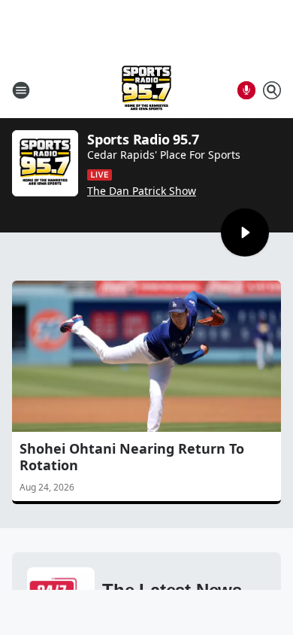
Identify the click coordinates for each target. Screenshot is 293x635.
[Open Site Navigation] (21, 90)
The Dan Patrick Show (141, 191)
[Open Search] (272, 90)
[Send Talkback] (246, 90)
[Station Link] (146, 89)
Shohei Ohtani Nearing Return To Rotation (132, 456)
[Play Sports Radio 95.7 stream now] (45, 163)
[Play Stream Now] (245, 232)
